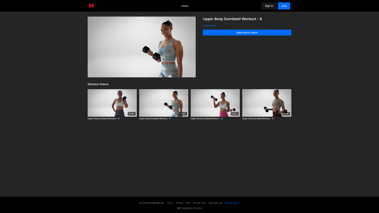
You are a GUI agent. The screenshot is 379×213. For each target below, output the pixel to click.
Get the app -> (232, 203)
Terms (170, 203)
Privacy (179, 203)
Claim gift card (216, 203)
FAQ (188, 203)
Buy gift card (199, 203)
